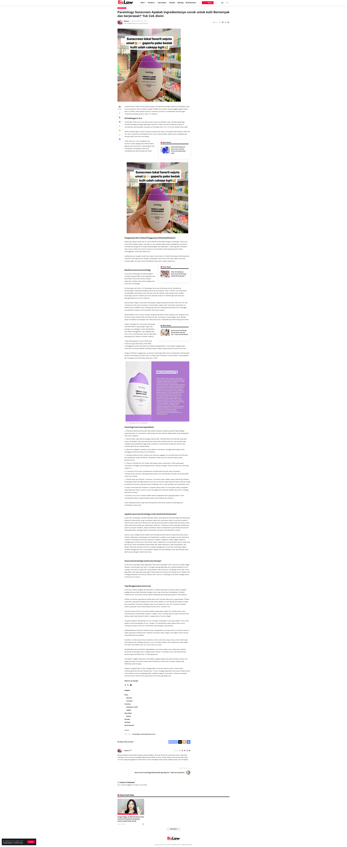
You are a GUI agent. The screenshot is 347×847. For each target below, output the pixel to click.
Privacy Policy (7, 842)
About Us (163, 844)
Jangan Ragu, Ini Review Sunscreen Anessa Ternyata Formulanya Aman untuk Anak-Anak (130, 819)
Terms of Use (18, 842)
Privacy (169, 844)
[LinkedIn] (189, 750)
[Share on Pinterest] (119, 122)
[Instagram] (187, 750)
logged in (130, 785)
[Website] (180, 750)
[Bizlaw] (125, 2)
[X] (128, 685)
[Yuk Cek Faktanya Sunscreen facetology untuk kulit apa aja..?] (165, 274)
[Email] (225, 22)
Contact (157, 844)
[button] (31, 841)
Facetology (136, 734)
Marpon (126, 21)
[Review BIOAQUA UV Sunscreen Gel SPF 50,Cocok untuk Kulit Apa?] (165, 150)
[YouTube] (131, 685)
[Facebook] (125, 685)
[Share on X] (222, 22)
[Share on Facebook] (220, 22)
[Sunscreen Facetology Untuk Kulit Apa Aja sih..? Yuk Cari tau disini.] (165, 332)
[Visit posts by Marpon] (119, 750)
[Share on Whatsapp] (119, 126)
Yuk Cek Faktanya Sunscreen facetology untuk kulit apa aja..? (178, 274)
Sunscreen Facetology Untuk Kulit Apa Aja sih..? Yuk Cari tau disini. (179, 332)
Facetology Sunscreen (147, 734)
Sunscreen (122, 8)
